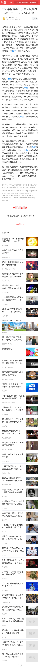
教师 (34, 147)
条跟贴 (19, 224)
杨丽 (10, 78)
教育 (14, 50)
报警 (22, 116)
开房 (26, 87)
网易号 (10, 2)
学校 (26, 150)
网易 (3, 2)
